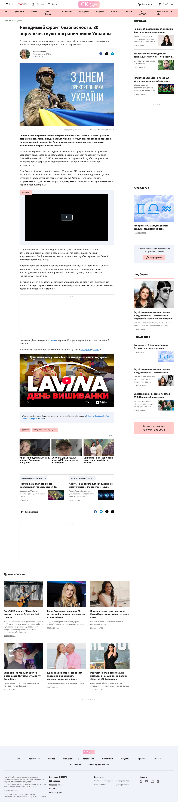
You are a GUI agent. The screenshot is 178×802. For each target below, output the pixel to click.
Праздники (84, 11)
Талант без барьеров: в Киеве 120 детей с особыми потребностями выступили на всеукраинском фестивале (152, 82)
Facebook (98, 416)
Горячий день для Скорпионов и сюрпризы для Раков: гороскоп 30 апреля (38, 487)
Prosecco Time (55, 785)
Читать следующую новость (82, 478)
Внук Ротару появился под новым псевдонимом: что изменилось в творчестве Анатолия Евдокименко (153, 315)
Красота (115, 11)
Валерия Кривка (39, 51)
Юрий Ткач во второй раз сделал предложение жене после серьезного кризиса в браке (64, 676)
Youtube (106, 416)
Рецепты (100, 11)
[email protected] (123, 781)
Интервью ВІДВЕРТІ (58, 777)
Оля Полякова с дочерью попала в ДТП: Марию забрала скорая (152, 395)
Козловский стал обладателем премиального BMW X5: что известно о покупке (153, 57)
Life (5, 11)
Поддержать (147, 4)
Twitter (25, 418)
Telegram (90, 416)
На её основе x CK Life (164, 12)
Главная (8, 21)
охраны (52, 340)
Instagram (33, 418)
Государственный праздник (44, 429)
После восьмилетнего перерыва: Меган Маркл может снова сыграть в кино (109, 614)
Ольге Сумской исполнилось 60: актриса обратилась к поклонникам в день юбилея (66, 614)
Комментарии (31, 511)
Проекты (18, 11)
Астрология (67, 11)
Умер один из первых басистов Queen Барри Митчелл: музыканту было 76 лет (22, 676)
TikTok (41, 418)
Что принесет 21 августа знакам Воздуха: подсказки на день (151, 227)
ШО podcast (54, 781)
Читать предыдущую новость (33, 478)
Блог (128, 11)
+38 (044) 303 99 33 (154, 430)
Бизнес (34, 11)
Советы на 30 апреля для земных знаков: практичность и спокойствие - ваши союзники (91, 487)
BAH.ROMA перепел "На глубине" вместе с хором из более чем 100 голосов (21, 614)
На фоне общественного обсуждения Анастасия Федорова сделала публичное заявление (153, 32)
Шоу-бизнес (48, 12)
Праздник (25, 429)
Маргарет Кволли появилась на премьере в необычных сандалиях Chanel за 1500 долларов (108, 676)
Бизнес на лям (55, 793)
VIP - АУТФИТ (142, 12)
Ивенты (52, 789)
